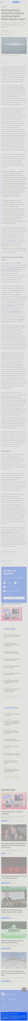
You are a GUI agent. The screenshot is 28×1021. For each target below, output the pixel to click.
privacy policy (5, 1017)
